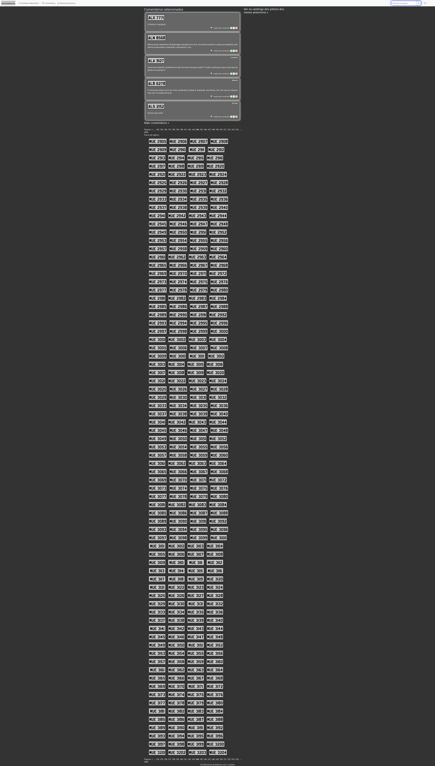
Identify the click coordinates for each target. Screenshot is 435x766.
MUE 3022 (177, 380)
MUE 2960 (219, 248)
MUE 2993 (157, 323)
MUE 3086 (178, 512)
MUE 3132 (215, 603)
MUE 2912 (216, 149)
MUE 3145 (157, 636)
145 (201, 129)
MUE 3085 (157, 512)
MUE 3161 (157, 669)
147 (209, 129)
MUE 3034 (178, 405)
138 (173, 129)
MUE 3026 (178, 389)
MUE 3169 (157, 686)
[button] (425, 3)
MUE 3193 (157, 735)
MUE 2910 (178, 149)
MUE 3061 (157, 463)
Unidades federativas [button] (29, 3)
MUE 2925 (157, 182)
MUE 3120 (215, 579)
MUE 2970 (178, 273)
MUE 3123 (196, 587)
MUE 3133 (157, 612)
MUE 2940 (219, 207)
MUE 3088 (219, 512)
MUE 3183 (196, 711)
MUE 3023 (197, 380)
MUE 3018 (176, 372)
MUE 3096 (219, 529)
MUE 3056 (219, 446)
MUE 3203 (197, 752)
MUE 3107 (196, 554)
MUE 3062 (177, 463)
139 (177, 129)
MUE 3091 (198, 521)
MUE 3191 (195, 727)
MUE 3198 (176, 744)
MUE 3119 (195, 579)
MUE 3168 (215, 678)
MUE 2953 (157, 240)
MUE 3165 (157, 678)
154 (236, 129)
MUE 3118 (176, 579)
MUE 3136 (215, 612)
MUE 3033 (157, 405)
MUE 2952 (218, 232)
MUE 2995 (198, 323)
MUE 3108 (215, 554)
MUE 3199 (196, 744)
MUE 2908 (219, 141)
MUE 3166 (176, 678)
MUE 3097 (157, 537)
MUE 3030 (178, 397)
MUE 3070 (178, 479)
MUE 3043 (197, 422)
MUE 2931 (198, 190)
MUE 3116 (215, 570)
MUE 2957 (157, 248)
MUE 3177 (157, 702)
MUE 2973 (157, 281)
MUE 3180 (215, 702)
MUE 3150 (176, 645)
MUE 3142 (176, 628)
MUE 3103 (196, 546)
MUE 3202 (177, 752)
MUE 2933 (157, 199)
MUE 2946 (178, 223)
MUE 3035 (198, 405)
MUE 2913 (157, 157)
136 (165, 129)
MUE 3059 (198, 455)
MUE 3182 (176, 711)
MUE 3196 (215, 735)
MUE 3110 (176, 562)
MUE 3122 (176, 587)
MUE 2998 (178, 331)
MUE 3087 (198, 512)
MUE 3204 (218, 752)
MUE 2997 (157, 331)
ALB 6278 (156, 83)
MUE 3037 (157, 413)
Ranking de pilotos (67, 3)
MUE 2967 (198, 265)
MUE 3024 (218, 380)
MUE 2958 (178, 248)
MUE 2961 (157, 257)
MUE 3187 (196, 719)
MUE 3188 (215, 719)
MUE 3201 (157, 752)
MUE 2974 (178, 281)
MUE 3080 (219, 496)
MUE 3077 (157, 496)
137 (169, 129)
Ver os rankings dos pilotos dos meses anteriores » (264, 10)
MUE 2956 (219, 240)
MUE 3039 (198, 413)
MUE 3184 (215, 711)
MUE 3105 (157, 554)
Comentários (50, 3)
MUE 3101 (157, 546)
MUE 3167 (196, 678)
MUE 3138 (176, 620)
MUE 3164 (215, 669)
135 (161, 129)
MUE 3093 (157, 529)
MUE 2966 (178, 265)
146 (205, 129)
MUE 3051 (198, 438)
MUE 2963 (197, 257)
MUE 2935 (198, 199)
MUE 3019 (196, 372)
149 (217, 129)
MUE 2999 (198, 331)
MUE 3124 (215, 587)
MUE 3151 (195, 645)
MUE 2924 (218, 174)
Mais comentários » (156, 123)
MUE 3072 (218, 479)
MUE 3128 (215, 595)
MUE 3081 (157, 504)
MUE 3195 (196, 735)
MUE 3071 (198, 479)
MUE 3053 (157, 446)
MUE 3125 (157, 595)
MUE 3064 (218, 463)
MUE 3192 (215, 727)
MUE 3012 (216, 356)
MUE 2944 (218, 215)
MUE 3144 (215, 628)
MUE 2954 (178, 240)
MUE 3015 (196, 364)
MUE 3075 (198, 488)
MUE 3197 (157, 744)
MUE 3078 (178, 496)
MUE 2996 (219, 323)
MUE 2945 (157, 223)
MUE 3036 (219, 405)
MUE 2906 (178, 141)
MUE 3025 (157, 389)
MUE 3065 (157, 471)
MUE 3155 (196, 653)
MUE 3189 (157, 727)
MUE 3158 (176, 661)
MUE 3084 (218, 504)
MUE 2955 (198, 240)
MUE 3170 (176, 686)
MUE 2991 (198, 314)
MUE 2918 (176, 166)
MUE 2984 (218, 298)
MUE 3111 (195, 562)
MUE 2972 (218, 273)
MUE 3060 (219, 455)
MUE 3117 (157, 579)
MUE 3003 (197, 339)
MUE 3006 (178, 347)
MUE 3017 (157, 372)
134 (157, 129)
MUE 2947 (198, 223)
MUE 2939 (198, 207)
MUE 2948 (219, 223)
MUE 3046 (178, 430)
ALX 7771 (156, 17)
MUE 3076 (219, 488)
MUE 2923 (197, 174)
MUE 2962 (177, 257)
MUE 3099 (198, 537)
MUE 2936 (219, 199)
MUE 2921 (157, 174)
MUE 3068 (219, 471)
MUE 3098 (178, 537)
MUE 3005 (157, 347)
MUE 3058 (178, 455)
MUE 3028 (219, 389)
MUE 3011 (197, 356)
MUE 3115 (195, 570)
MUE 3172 (215, 686)
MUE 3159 (196, 661)
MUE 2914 (176, 157)
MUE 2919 (196, 166)
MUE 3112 (215, 562)
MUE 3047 (198, 430)
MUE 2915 (196, 157)
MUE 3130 (176, 603)
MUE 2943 (197, 215)
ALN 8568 (156, 37)
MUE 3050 (178, 438)
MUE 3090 (178, 521)
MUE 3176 (215, 694)
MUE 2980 (219, 290)
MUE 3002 (177, 339)
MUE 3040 (219, 413)
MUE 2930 (178, 190)
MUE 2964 (218, 257)
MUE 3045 (157, 430)
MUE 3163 (196, 669)
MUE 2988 (219, 306)
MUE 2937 (157, 207)
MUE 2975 (198, 281)
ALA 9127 (156, 60)
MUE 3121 (157, 587)
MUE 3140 (215, 620)
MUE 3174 (176, 694)
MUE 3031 (198, 397)
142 (189, 129)
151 (224, 129)
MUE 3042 (177, 422)
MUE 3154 (176, 653)
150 (220, 129)
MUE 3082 (177, 504)
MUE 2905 (157, 141)
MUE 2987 (198, 306)
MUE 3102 (176, 546)
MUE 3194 (176, 735)
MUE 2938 (178, 207)
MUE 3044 (218, 422)
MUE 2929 (157, 190)
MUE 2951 (198, 232)
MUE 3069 (157, 479)
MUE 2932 (218, 190)
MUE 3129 (157, 603)
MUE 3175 (196, 694)
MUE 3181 (157, 711)
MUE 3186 (176, 719)
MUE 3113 (157, 570)
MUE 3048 (219, 430)
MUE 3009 (157, 356)
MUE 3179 (196, 702)
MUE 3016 (215, 364)
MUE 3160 (215, 661)
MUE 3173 (157, 694)
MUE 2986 (178, 306)
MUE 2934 (178, 199)
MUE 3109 (157, 562)
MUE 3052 (218, 438)
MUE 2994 (178, 323)
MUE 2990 (178, 314)
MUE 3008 (219, 347)
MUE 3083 (197, 504)
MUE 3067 (198, 471)
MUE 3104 (215, 546)
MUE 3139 (196, 620)
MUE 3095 (198, 529)
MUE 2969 (157, 273)
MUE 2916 (215, 157)
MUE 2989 (157, 314)
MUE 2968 (219, 265)
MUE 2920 (215, 166)
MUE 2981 (157, 298)
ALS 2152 (156, 106)
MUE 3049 (157, 438)
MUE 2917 (157, 166)
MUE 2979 (198, 290)
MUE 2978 (178, 290)
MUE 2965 (157, 265)
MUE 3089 (157, 521)
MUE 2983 (197, 298)
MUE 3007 (198, 347)
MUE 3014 (176, 364)
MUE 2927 (198, 182)
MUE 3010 (178, 356)
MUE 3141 (157, 628)
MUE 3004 (218, 339)
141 (185, 129)
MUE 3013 (157, 364)
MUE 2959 (198, 248)
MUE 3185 (157, 719)
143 (193, 129)
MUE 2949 (157, 232)
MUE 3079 (198, 496)
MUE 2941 (157, 215)
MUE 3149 (157, 645)
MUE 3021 (157, 380)
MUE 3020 (215, 372)
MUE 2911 (197, 149)
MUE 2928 (219, 182)
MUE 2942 (177, 215)
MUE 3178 (176, 702)
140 (181, 129)
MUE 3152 (215, 645)
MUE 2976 (219, 281)
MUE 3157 (157, 661)
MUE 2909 (157, 149)
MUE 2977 (157, 290)
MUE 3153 (157, 653)
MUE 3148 (215, 636)
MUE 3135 (196, 612)
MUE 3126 (176, 595)
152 (228, 129)
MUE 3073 (157, 488)
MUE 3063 (197, 463)
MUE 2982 (177, 298)
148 (213, 129)
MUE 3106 (176, 554)
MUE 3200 (215, 744)
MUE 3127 (196, 595)
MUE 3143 (196, 628)
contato (231, 764)
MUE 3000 (219, 331)
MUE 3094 (178, 529)
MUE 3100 (219, 537)
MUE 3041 (157, 422)
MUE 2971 (198, 273)
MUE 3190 (176, 727)
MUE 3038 (178, 413)
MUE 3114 (176, 570)
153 (232, 129)
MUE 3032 (218, 397)
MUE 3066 (178, 471)
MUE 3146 (176, 636)
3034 (146, 132)
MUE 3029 (157, 397)
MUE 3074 (178, 488)
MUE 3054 (178, 446)
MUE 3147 (196, 636)
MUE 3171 (195, 686)
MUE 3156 (215, 653)
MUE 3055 (198, 446)
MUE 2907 (198, 141)
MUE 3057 (157, 455)
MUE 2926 (178, 182)
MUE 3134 (176, 612)
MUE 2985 (157, 306)
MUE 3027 (198, 389)
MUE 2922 (177, 174)
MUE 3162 (176, 669)
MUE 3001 (157, 339)
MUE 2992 (218, 314)
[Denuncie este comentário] (211, 28)
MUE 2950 (178, 232)
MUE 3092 (218, 521)
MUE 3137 (157, 620)
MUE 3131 (195, 603)
